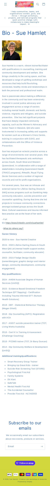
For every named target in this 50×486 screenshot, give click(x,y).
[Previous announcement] (5, 18)
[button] (5, 4)
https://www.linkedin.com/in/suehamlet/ (24, 223)
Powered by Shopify (25, 481)
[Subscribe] (42, 446)
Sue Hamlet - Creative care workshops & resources (28, 479)
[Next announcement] (45, 18)
